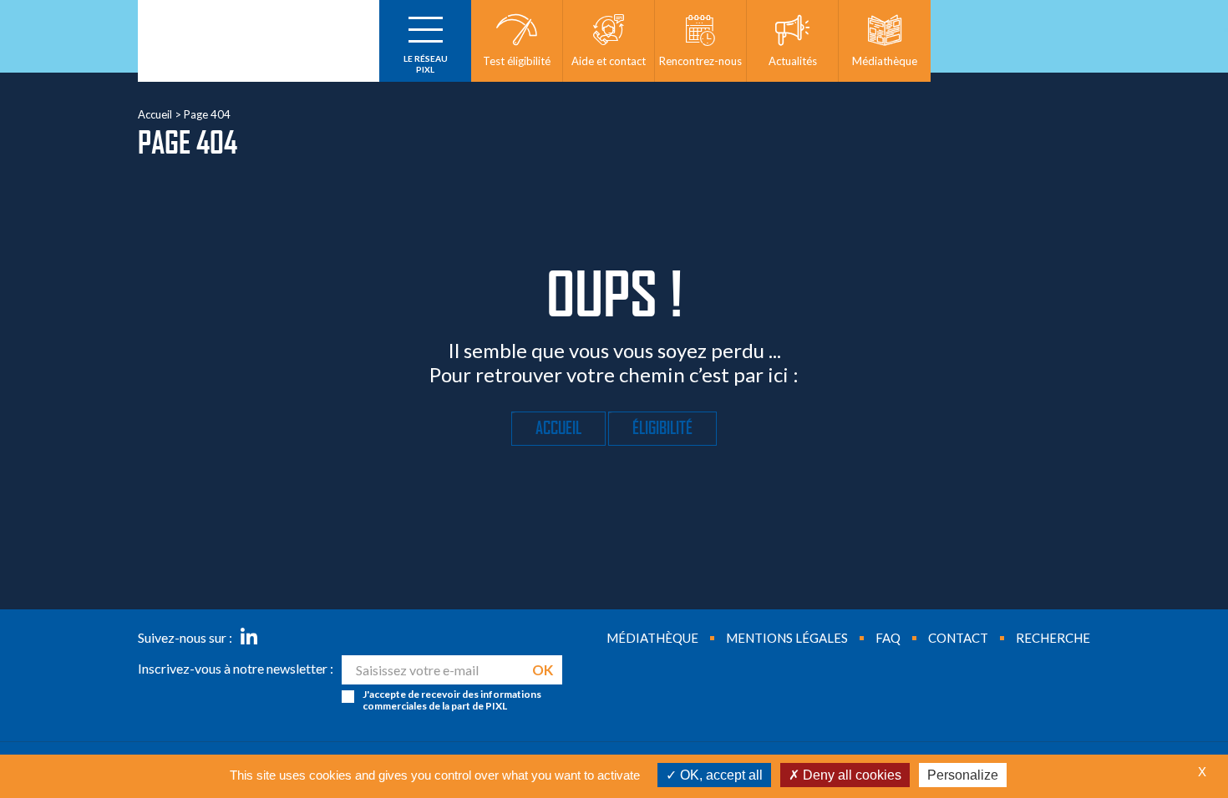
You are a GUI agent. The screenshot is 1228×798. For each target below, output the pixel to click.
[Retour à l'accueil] (258, 40)
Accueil (155, 114)
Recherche (1053, 637)
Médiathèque (652, 637)
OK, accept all (720, 775)
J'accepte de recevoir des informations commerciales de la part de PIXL (452, 700)
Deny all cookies (850, 775)
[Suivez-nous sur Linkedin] (249, 638)
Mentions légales (787, 637)
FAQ (888, 637)
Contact (958, 637)
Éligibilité (662, 428)
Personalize (962, 775)
